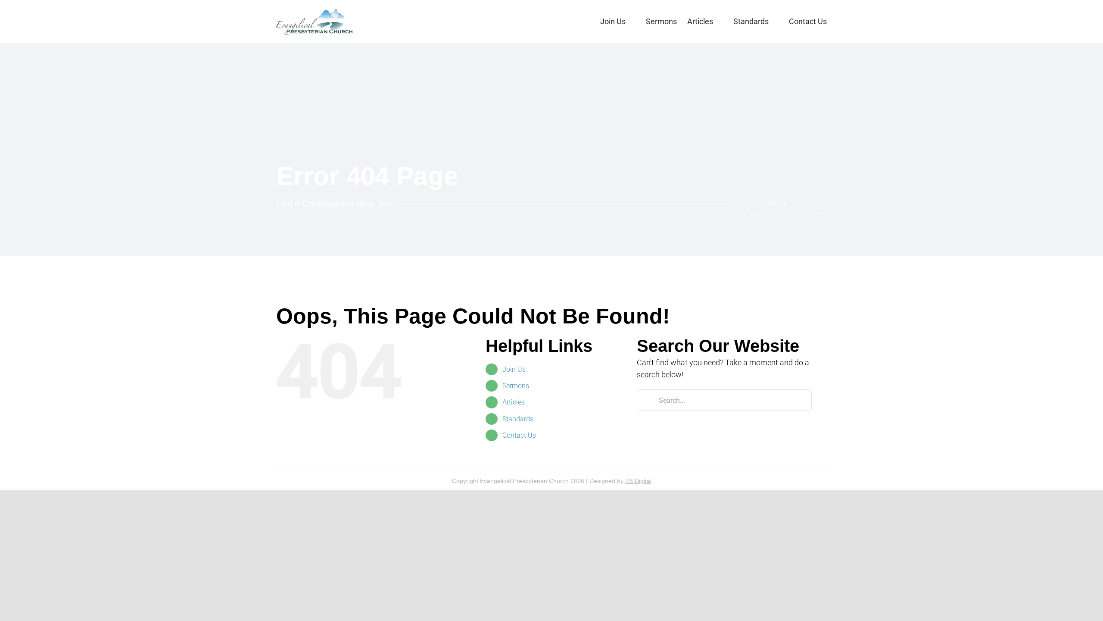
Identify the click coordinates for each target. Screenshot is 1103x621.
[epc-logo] (314, 12)
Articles (513, 402)
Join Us (514, 369)
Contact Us (519, 435)
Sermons (515, 386)
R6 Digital (638, 480)
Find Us (774, 203)
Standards (517, 419)
